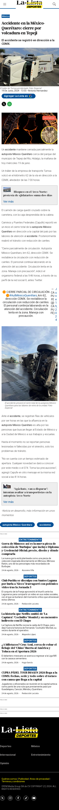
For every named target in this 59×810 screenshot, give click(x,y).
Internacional (8, 754)
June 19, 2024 (56, 304)
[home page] (29, 731)
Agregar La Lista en (16, 95)
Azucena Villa (28, 570)
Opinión (4, 763)
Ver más (8, 201)
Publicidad (23, 779)
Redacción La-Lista (30, 604)
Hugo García (27, 662)
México (5, 16)
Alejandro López (29, 634)
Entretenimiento (30, 539)
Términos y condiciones (13, 781)
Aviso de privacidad (39, 779)
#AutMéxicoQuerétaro (23, 295)
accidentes (45, 525)
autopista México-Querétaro (17, 525)
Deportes (30, 576)
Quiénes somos (9, 779)
